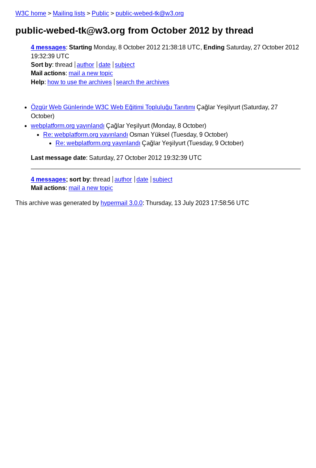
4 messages (48, 47)
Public (100, 13)
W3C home (30, 13)
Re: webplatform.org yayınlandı (85, 134)
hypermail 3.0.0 (122, 203)
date (105, 64)
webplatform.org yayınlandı (67, 125)
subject (124, 64)
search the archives (142, 82)
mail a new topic (91, 73)
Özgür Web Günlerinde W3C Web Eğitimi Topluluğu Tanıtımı (113, 107)
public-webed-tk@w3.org (150, 13)
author (85, 64)
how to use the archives (79, 82)
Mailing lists (69, 13)
